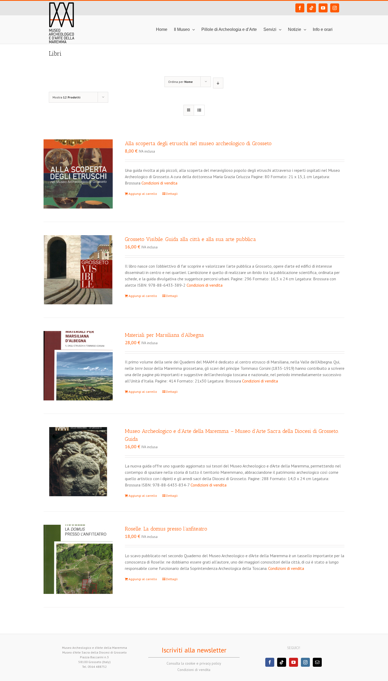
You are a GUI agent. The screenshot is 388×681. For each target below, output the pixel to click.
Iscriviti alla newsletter (194, 650)
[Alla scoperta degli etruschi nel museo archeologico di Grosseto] (78, 174)
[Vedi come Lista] (199, 110)
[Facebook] (269, 662)
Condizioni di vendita (159, 183)
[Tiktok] (281, 662)
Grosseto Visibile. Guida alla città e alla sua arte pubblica (190, 239)
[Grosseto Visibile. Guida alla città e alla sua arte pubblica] (78, 269)
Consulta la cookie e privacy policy (194, 663)
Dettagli (172, 194)
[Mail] (317, 662)
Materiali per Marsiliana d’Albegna (164, 335)
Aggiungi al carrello (143, 194)
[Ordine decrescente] (218, 83)
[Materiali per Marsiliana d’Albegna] (78, 365)
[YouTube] (293, 662)
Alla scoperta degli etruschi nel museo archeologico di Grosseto (198, 143)
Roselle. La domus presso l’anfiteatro (166, 529)
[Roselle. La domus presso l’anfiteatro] (78, 559)
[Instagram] (305, 662)
